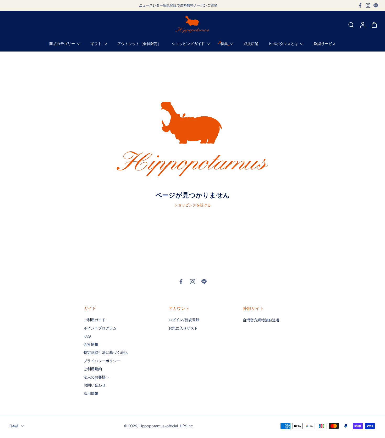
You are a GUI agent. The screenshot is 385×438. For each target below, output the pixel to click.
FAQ (87, 336)
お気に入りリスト (183, 327)
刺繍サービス (325, 43)
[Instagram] (368, 5)
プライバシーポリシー (102, 360)
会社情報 (91, 344)
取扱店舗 (251, 43)
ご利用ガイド (95, 319)
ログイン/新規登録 (183, 319)
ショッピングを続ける (192, 204)
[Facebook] (360, 5)
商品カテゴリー (62, 43)
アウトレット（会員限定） (139, 43)
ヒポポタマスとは (283, 43)
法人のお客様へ (96, 376)
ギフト (96, 43)
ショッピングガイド (188, 43)
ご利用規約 (93, 368)
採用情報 (91, 393)
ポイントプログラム (100, 327)
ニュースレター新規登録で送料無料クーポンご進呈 (178, 5)
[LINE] (376, 5)
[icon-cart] (374, 24)
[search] (351, 24)
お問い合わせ (95, 385)
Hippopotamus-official (158, 425)
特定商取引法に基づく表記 (106, 352)
